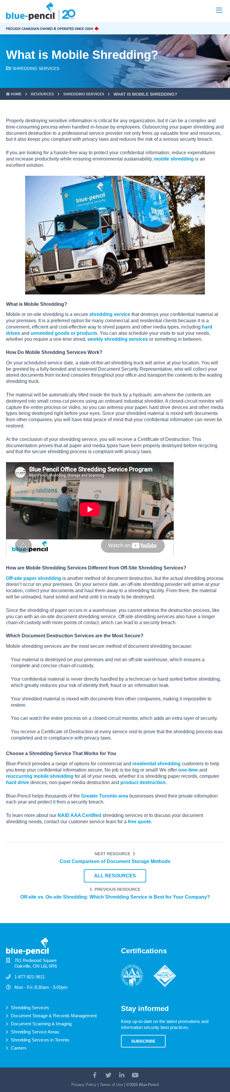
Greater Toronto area (104, 795)
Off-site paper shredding (33, 578)
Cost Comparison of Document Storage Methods (115, 861)
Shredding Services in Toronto (40, 1039)
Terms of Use (111, 1084)
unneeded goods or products (64, 333)
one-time (188, 769)
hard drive (18, 782)
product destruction (143, 782)
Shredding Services (36, 68)
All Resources (115, 875)
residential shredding (156, 763)
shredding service (109, 314)
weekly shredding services (117, 339)
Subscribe (143, 1041)
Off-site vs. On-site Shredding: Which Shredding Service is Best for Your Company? (115, 896)
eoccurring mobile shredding (40, 776)
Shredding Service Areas (35, 1031)
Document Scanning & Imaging (41, 1023)
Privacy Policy (83, 1084)
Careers (19, 1047)
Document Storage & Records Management (54, 1015)
